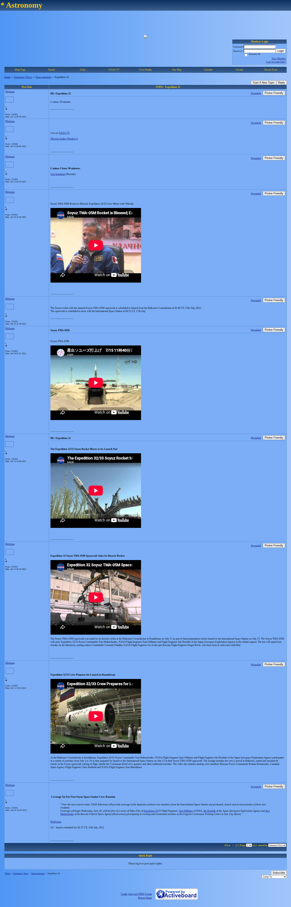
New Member (279, 58)
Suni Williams (186, 810)
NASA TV (114, 69)
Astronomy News (23, 77)
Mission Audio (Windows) (64, 138)
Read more (55, 821)
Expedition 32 (151, 810)
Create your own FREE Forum (136, 894)
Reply (281, 82)
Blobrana (9, 91)
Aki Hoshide (209, 810)
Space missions (43, 77)
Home (7, 77)
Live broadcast (57, 174)
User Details (145, 69)
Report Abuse (145, 897)
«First (227, 845)
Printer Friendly (274, 93)
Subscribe (279, 872)
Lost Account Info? (276, 61)
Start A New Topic (264, 82)
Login (280, 50)
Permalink (256, 93)
